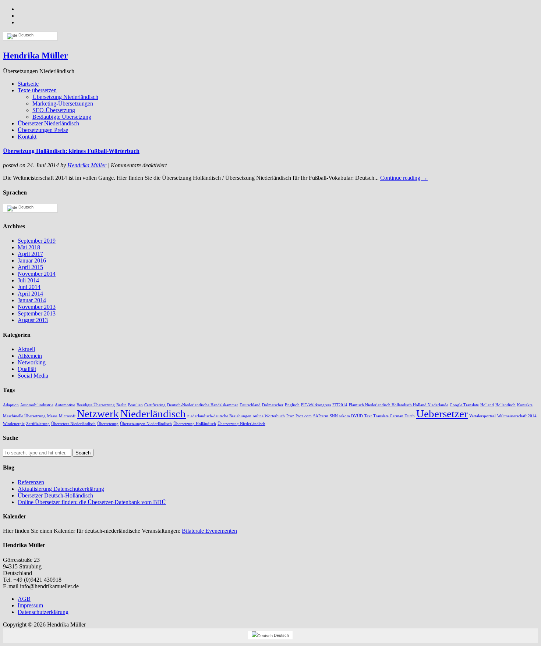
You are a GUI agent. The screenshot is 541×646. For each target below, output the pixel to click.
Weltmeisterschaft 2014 (517, 416)
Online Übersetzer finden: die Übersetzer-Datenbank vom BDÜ (92, 502)
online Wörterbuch (269, 416)
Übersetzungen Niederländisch (146, 424)
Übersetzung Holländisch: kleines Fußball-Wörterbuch (71, 151)
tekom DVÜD (351, 416)
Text (368, 416)
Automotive (65, 405)
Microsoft (67, 416)
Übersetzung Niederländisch (65, 97)
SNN (334, 416)
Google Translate (464, 405)
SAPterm (320, 416)
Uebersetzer (442, 414)
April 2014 (30, 293)
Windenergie (14, 424)
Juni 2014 (29, 287)
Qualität (27, 369)
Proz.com (304, 416)
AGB (24, 599)
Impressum (30, 605)
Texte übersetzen (37, 90)
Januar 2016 (32, 260)
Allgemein (30, 356)
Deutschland (250, 405)
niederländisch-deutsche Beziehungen (219, 416)
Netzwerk (98, 414)
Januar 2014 (32, 300)
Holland (487, 405)
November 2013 (37, 307)
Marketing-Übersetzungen (62, 103)
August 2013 (33, 320)
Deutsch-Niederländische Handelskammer (202, 405)
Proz (290, 416)
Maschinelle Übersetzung (24, 416)
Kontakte (525, 405)
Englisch (292, 405)
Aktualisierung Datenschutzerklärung (61, 489)
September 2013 (37, 313)
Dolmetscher (272, 405)
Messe (52, 416)
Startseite (28, 84)
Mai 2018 (29, 247)
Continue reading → (404, 178)
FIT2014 (339, 405)
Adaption (11, 405)
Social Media (33, 375)
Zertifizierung (38, 424)
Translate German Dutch (394, 416)
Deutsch (25, 35)
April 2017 (30, 254)
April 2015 (30, 267)
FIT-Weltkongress (316, 405)
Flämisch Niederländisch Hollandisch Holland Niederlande (398, 405)
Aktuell (26, 349)
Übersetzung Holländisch (194, 424)
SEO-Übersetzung (53, 110)
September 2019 (37, 241)
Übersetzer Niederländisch (48, 123)
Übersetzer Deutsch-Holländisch (55, 495)
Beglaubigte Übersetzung (61, 117)
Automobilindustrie (36, 405)
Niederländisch (153, 414)
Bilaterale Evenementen (209, 531)
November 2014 (37, 274)
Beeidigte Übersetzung (96, 405)
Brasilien (135, 405)
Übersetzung (108, 424)
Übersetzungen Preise (43, 130)
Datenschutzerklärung (43, 612)
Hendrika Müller (35, 55)
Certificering (155, 405)
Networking (32, 362)
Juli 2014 (28, 280)
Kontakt (27, 136)
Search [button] (83, 453)
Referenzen (31, 482)
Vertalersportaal (482, 416)
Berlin (121, 405)
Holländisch (505, 405)
